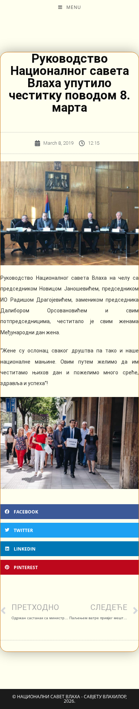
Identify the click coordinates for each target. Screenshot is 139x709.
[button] (69, 511)
